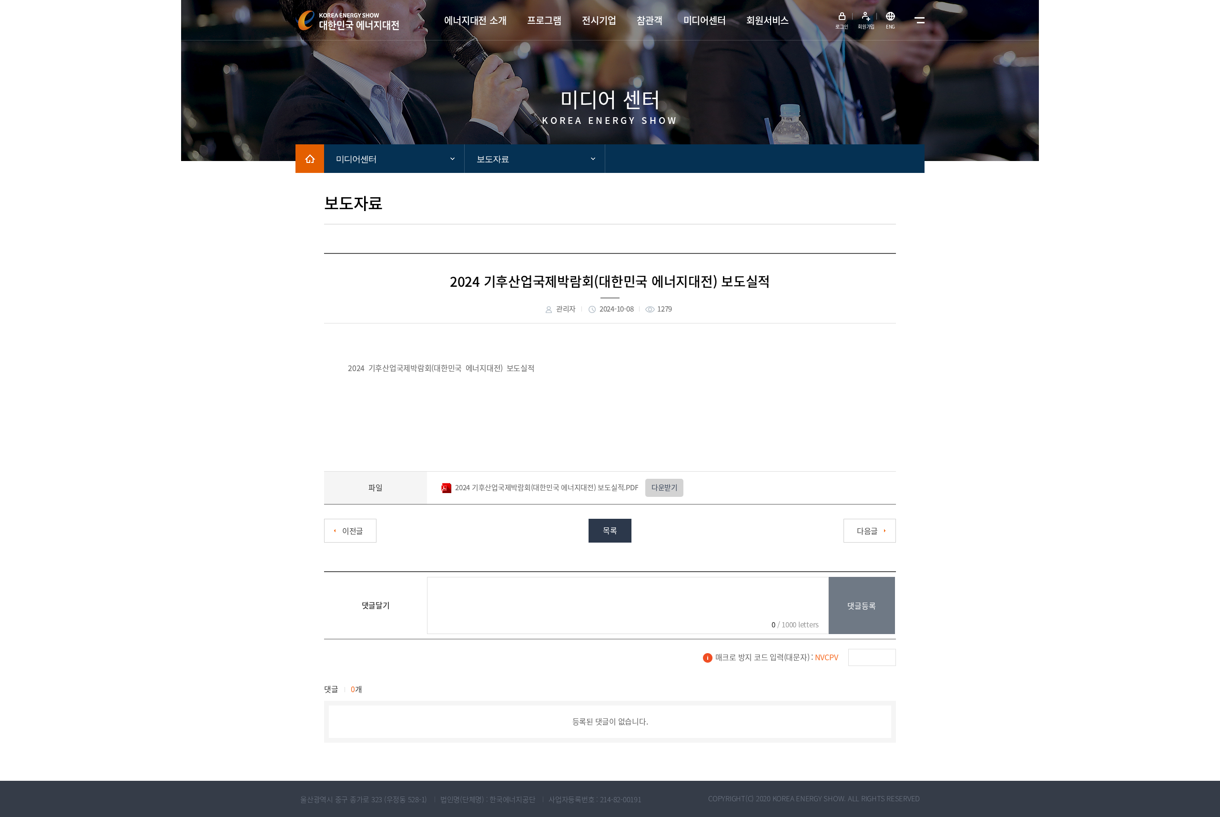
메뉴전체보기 (917, 20)
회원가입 (866, 26)
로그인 (841, 26)
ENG (890, 26)
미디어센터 (356, 159)
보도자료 (493, 159)
